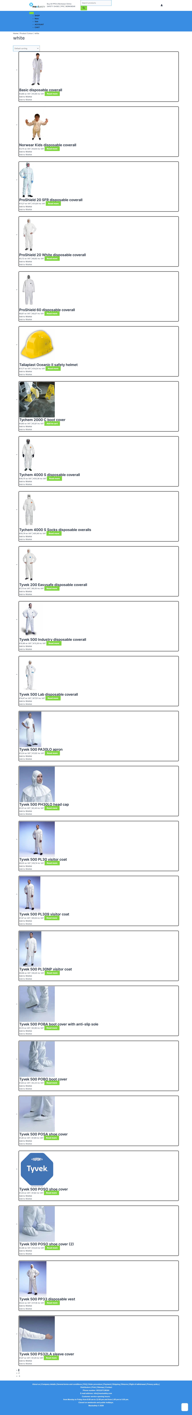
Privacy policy (153, 1384)
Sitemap (100, 1387)
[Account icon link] (162, 5)
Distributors (85, 1387)
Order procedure (95, 1384)
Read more (52, 94)
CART (37, 27)
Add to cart (52, 423)
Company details (48, 1384)
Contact (108, 1387)
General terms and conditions (69, 1384)
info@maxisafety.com (103, 1393)
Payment (107, 1384)
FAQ (85, 1384)
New (37, 18)
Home (15, 33)
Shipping (116, 1384)
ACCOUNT (39, 24)
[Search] (84, 8)
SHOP (37, 15)
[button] (25, 97)
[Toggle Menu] (31, 13)
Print (94, 1387)
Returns (124, 1384)
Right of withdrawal (137, 1384)
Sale (36, 21)
